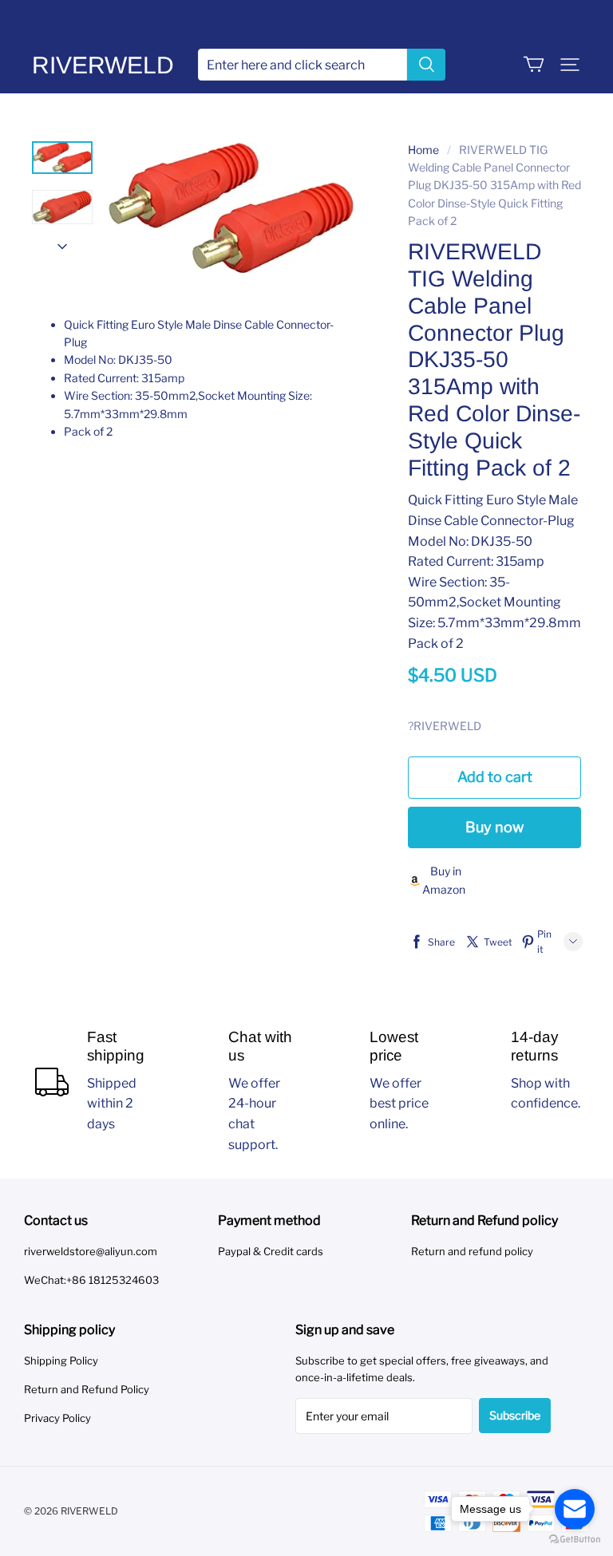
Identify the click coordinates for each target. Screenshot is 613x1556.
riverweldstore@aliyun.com (90, 1251)
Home (423, 149)
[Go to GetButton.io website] (574, 1539)
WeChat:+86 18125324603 (91, 1280)
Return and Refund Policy (86, 1389)
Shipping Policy (61, 1360)
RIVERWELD (103, 65)
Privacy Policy (57, 1418)
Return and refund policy (472, 1251)
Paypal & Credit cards (270, 1251)
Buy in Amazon (443, 879)
